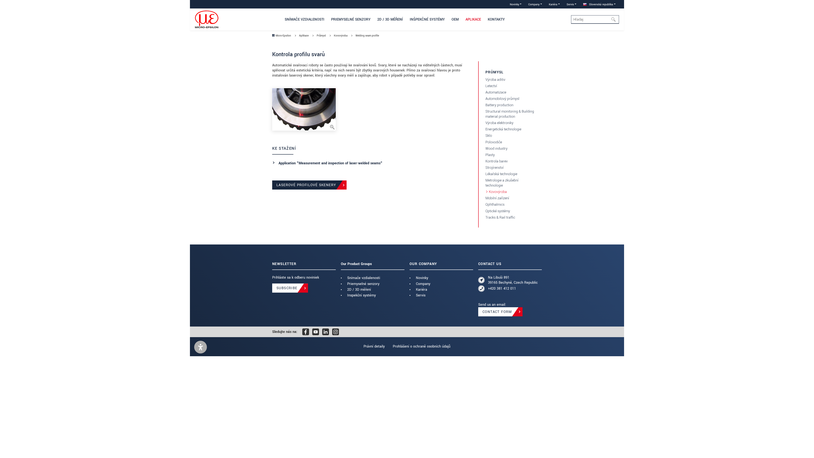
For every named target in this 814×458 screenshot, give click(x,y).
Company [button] (533, 4)
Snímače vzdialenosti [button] (304, 19)
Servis (420, 295)
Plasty (490, 154)
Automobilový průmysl (502, 98)
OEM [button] (455, 19)
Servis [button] (570, 4)
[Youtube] (315, 331)
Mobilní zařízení (497, 198)
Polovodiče (493, 142)
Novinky (422, 278)
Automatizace (495, 92)
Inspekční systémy (361, 295)
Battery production (499, 105)
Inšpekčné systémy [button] (427, 19)
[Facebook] (305, 331)
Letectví (491, 86)
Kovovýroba (498, 191)
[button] (200, 347)
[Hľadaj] (614, 19)
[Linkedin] (325, 331)
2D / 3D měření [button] (390, 19)
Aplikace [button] (473, 19)
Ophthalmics (495, 204)
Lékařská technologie (501, 174)
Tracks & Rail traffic (500, 217)
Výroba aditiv (495, 79)
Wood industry (496, 148)
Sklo (488, 135)
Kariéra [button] (553, 4)
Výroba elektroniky (499, 122)
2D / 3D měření (359, 289)
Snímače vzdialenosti (363, 278)
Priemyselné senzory (363, 284)
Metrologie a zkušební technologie (502, 183)
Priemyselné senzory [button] (351, 19)
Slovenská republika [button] (600, 4)
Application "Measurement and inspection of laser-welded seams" (330, 163)
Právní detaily (374, 346)
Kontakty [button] (496, 19)
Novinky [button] (514, 4)
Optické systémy (497, 211)
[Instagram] (335, 331)
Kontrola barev (496, 161)
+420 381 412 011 (502, 288)
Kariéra (421, 289)
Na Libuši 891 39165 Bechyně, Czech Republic (513, 280)
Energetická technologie (503, 129)
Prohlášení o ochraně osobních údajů (421, 346)
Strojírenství (494, 167)
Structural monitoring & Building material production (509, 114)
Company (423, 284)
